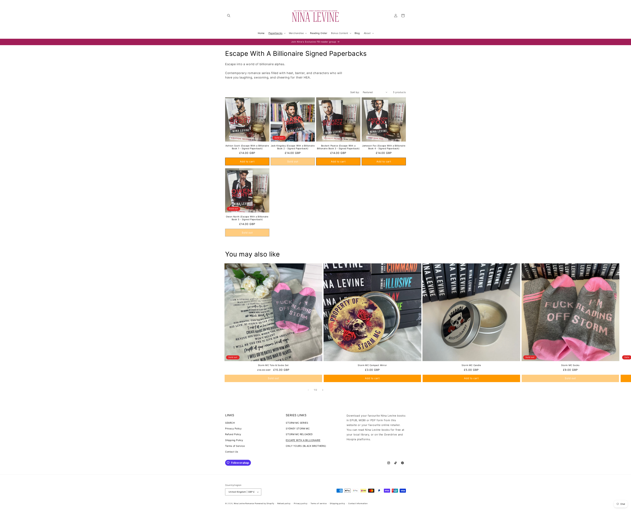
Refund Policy (233, 434)
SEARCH (230, 422)
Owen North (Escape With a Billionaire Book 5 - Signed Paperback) (247, 218)
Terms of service (319, 503)
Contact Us (231, 451)
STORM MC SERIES (297, 422)
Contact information (357, 503)
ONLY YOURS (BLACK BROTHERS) (306, 445)
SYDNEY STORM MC (298, 428)
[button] (228, 15)
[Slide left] (308, 390)
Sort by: (354, 92)
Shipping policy (337, 503)
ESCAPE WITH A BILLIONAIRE (303, 440)
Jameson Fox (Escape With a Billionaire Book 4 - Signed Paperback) (384, 147)
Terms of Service (235, 445)
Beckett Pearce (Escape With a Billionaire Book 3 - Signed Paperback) (338, 147)
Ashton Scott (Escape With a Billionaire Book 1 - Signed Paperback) (247, 147)
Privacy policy (300, 503)
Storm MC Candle (471, 365)
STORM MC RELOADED (299, 434)
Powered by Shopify (264, 503)
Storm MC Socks (570, 365)
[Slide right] (322, 390)
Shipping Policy (234, 440)
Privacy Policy (233, 428)
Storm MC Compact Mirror (372, 365)
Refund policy (284, 503)
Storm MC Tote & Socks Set (273, 365)
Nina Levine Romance (244, 503)
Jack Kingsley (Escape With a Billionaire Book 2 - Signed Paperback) (293, 147)
